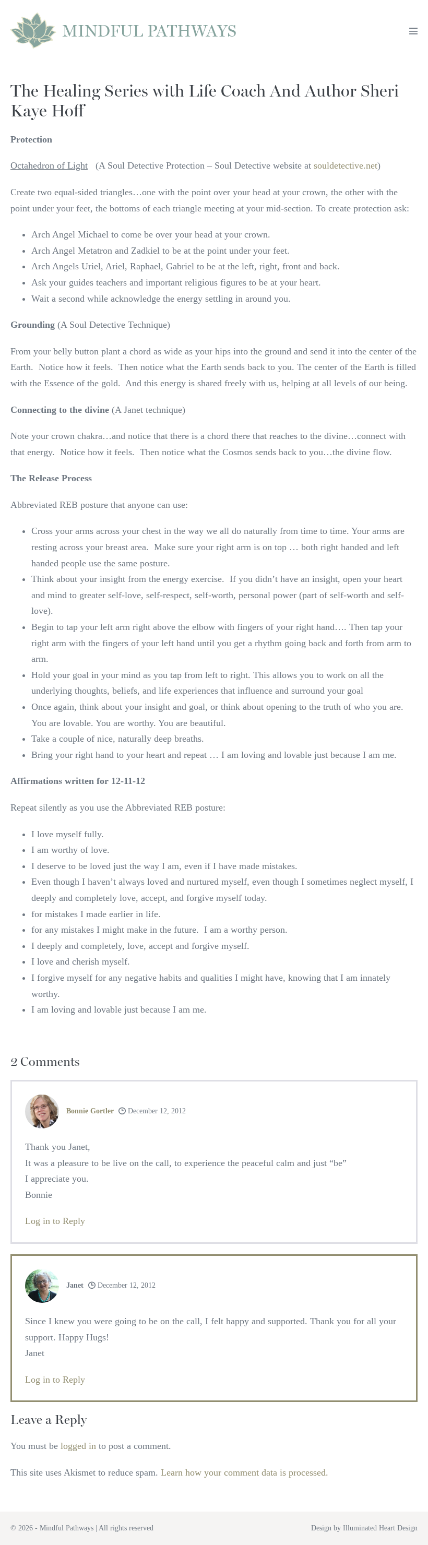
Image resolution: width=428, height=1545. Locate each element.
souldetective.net (345, 165)
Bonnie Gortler (90, 1111)
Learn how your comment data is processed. (244, 1472)
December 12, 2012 (156, 1111)
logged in (78, 1446)
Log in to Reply (55, 1221)
